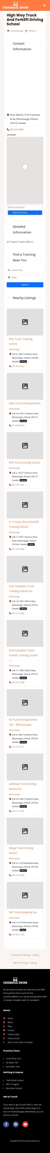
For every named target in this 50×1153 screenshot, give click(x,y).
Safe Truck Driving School (24, 403)
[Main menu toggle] (44, 5)
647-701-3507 (18, 484)
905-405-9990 (18, 549)
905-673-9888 (16, 129)
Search (25, 284)
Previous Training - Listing (25, 954)
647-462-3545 (18, 366)
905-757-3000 (18, 875)
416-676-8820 (18, 425)
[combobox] (25, 207)
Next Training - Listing (25, 962)
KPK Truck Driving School (24, 462)
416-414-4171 (18, 746)
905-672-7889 (18, 682)
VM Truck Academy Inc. (23, 912)
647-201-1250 (18, 934)
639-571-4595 (18, 810)
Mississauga (14, 349)
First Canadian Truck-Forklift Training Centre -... (23, 655)
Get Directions (20, 212)
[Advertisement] (25, 81)
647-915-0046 (18, 613)
